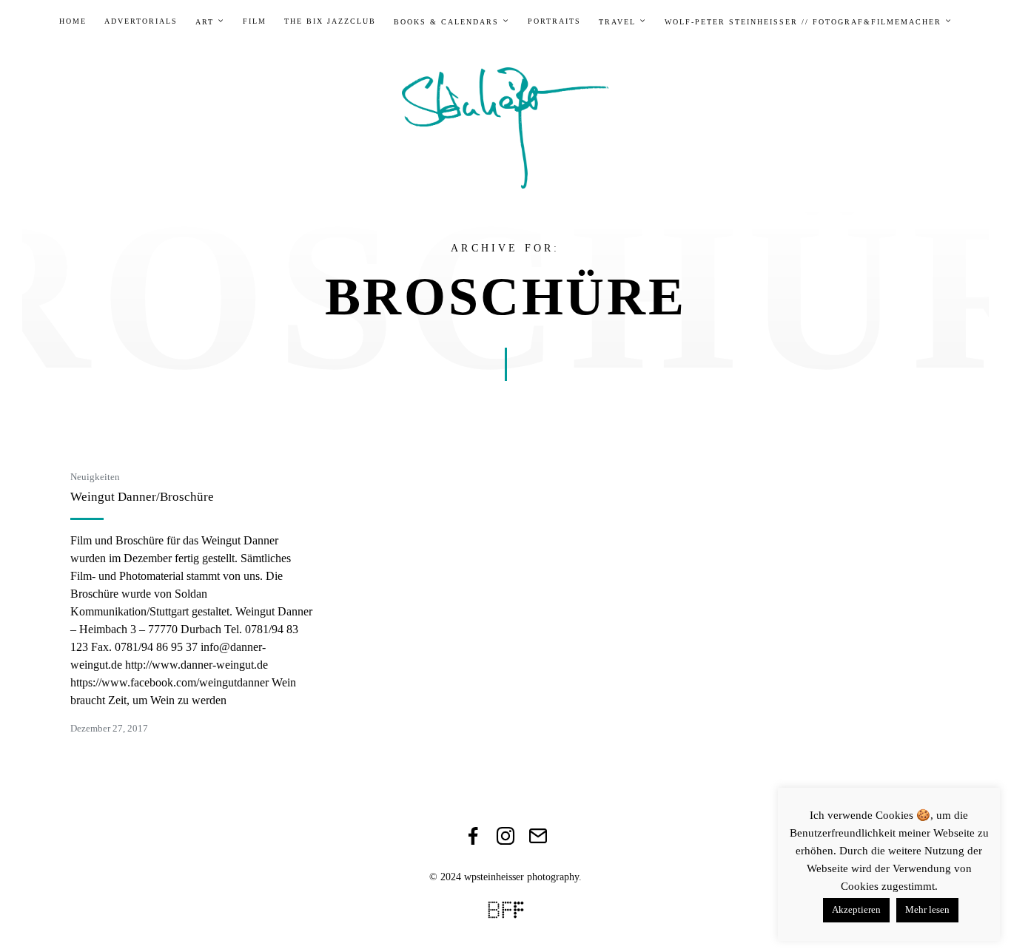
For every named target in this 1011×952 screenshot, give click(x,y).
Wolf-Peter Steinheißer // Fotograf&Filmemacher (803, 22)
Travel (617, 22)
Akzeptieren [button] (856, 909)
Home (73, 21)
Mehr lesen (927, 909)
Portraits (554, 21)
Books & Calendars (446, 22)
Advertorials (141, 21)
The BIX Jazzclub (330, 21)
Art (204, 22)
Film (254, 21)
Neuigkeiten (95, 476)
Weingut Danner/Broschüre (142, 497)
